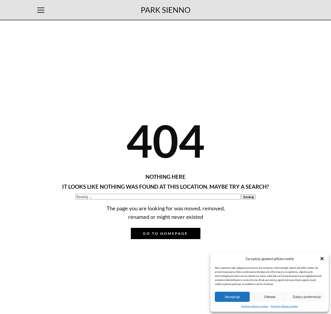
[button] (322, 258)
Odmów (269, 297)
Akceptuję (232, 297)
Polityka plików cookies (254, 306)
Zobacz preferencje (306, 297)
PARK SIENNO (165, 9)
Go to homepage (165, 233)
